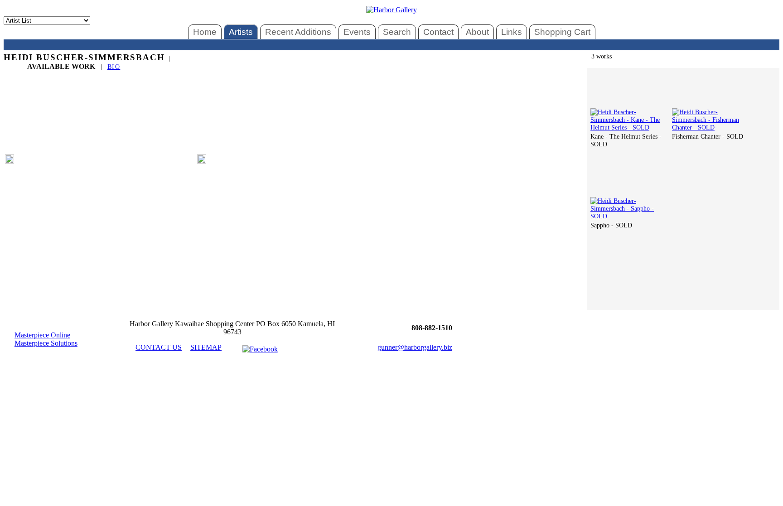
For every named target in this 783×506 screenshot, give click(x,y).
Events (357, 32)
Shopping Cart (562, 32)
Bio (113, 66)
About (477, 32)
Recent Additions (298, 32)
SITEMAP (206, 347)
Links (511, 32)
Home (205, 32)
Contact (438, 32)
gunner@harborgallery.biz (414, 347)
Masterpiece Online (42, 335)
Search (397, 32)
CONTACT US (158, 347)
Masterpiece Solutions (45, 343)
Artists (241, 32)
